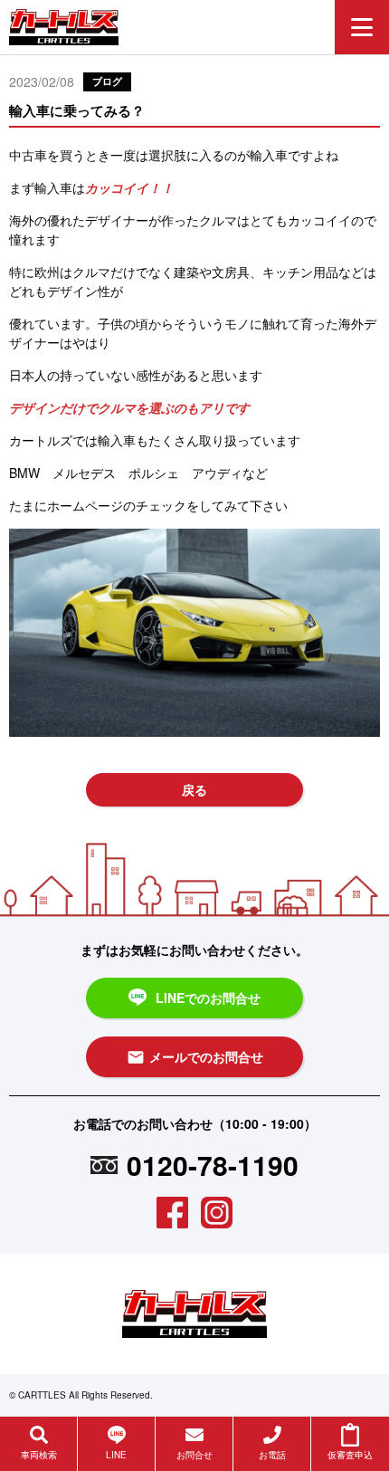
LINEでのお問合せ (208, 998)
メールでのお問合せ (195, 1056)
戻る (194, 789)
